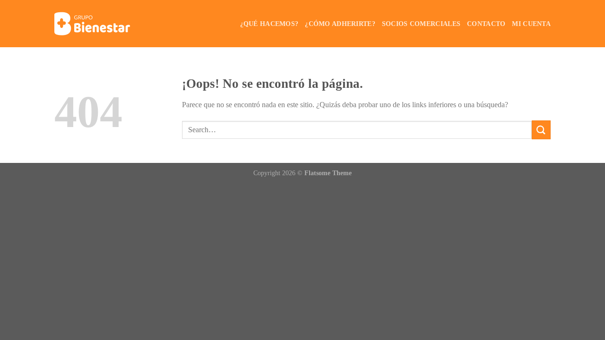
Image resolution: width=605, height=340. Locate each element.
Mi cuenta (531, 23)
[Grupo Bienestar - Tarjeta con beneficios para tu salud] (101, 23)
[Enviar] (541, 129)
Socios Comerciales (421, 23)
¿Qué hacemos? (269, 23)
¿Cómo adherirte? (340, 23)
